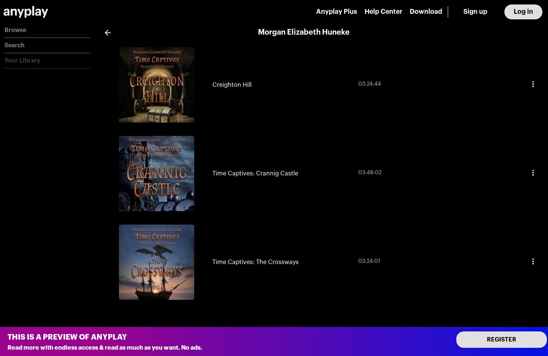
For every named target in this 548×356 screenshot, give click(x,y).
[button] (47, 30)
